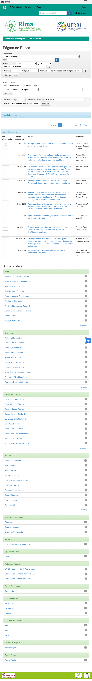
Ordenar (6, 103)
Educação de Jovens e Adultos (16, 480)
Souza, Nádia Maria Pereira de (16, 433)
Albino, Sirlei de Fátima (13, 438)
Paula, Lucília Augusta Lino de (16, 382)
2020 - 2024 (9, 603)
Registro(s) (27, 103)
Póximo (86, 125)
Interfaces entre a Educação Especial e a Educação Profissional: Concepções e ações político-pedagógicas (49, 181)
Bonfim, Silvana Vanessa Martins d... (18, 311)
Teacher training (11, 500)
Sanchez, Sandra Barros (14, 347)
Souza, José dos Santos (14, 352)
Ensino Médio (10, 465)
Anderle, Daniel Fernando (14, 291)
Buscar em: (7, 53)
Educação (8, 522)
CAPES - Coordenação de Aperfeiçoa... (20, 569)
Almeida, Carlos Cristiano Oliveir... (18, 276)
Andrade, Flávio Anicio (13, 338)
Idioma (83, 7)
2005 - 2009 (9, 613)
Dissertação (9, 591)
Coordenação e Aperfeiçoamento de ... (19, 578)
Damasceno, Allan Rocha (14, 362)
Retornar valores (11, 75)
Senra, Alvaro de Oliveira (14, 404)
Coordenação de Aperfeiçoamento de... (20, 574)
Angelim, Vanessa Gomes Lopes (17, 296)
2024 (7, 630)
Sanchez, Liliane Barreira (14, 343)
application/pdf (10, 647)
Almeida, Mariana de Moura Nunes (18, 281)
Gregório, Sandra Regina (14, 367)
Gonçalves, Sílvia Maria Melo (16, 377)
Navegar (28, 7)
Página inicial (16, 7)
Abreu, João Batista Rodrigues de (17, 372)
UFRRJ (7, 556)
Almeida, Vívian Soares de (15, 286)
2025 (7, 635)
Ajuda (39, 7)
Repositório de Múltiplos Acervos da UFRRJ (23, 38)
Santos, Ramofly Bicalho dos (15, 414)
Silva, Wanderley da (12, 424)
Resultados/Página (10, 100)
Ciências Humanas (12, 527)
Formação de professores (14, 490)
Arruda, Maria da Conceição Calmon (18, 443)
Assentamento (10, 505)
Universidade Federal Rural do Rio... (18, 544)
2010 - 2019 (9, 608)
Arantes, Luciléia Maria (13, 301)
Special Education (11, 495)
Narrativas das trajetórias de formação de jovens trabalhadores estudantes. (46, 251)
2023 (7, 625)
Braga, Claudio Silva (12, 320)
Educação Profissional (13, 460)
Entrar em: (81, 13)
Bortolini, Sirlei (10, 315)
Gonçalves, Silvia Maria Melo (16, 419)
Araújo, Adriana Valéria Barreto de (18, 306)
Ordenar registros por (35, 100)
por (4, 60)
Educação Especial (12, 485)
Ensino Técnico (10, 470)
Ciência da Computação (14, 532)
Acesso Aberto (10, 660)
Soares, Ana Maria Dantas (15, 357)
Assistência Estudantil (13, 475)
